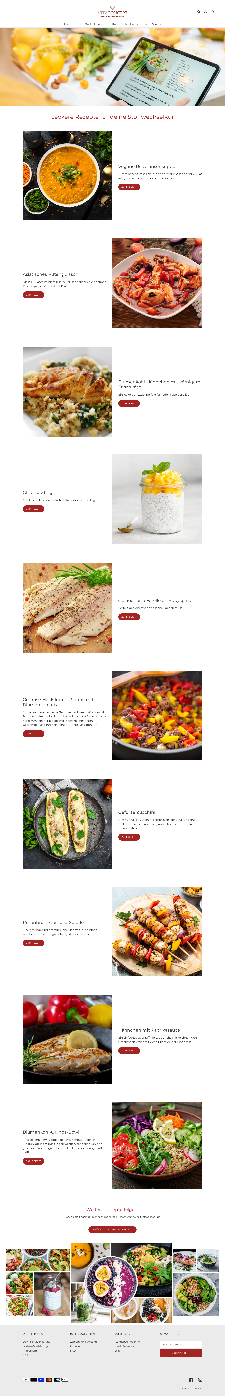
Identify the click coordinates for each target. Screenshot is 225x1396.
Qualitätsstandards (126, 1346)
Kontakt (75, 1346)
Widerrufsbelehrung (35, 1346)
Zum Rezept (129, 186)
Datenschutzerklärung (36, 1341)
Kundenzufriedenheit (128, 1341)
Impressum (30, 1350)
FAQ (73, 1350)
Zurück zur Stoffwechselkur (112, 1229)
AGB (25, 1355)
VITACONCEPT (194, 1388)
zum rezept (33, 508)
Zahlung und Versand (83, 1341)
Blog (118, 1350)
